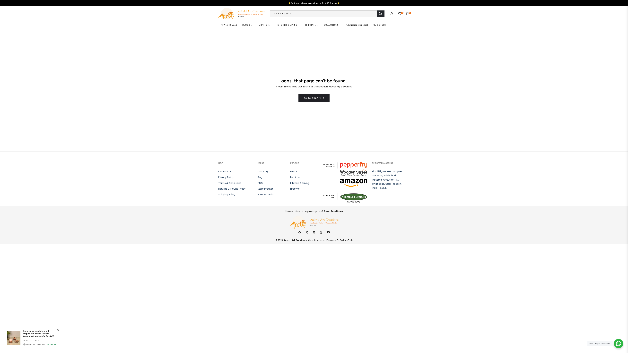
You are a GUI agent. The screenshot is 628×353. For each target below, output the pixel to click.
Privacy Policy (226, 177)
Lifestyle (295, 188)
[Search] (380, 13)
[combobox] (327, 13)
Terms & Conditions (229, 183)
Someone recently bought (38, 334)
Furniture (295, 177)
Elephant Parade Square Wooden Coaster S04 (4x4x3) (38, 335)
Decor (293, 171)
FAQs (260, 183)
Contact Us (224, 171)
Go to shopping (314, 98)
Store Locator (265, 188)
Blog (260, 177)
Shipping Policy (226, 194)
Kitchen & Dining (299, 183)
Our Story (263, 171)
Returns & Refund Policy (231, 188)
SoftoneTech (346, 240)
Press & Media (265, 194)
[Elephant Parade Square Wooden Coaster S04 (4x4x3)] (12, 338)
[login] (392, 13)
